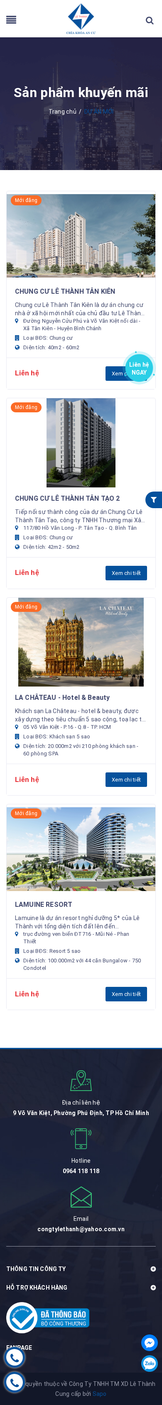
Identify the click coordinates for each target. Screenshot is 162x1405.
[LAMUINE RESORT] (81, 849)
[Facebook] (149, 1342)
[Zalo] (149, 1363)
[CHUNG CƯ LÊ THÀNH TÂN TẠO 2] (81, 442)
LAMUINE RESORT (43, 904)
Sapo (100, 1393)
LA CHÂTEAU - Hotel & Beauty (62, 697)
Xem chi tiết (126, 573)
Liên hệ (139, 367)
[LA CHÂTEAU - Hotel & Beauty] (81, 642)
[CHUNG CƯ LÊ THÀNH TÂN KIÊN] (81, 235)
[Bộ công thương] (47, 1317)
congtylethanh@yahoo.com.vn (81, 1229)
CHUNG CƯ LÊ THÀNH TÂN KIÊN (65, 291)
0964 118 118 (81, 1171)
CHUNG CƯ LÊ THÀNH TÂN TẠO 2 (67, 498)
